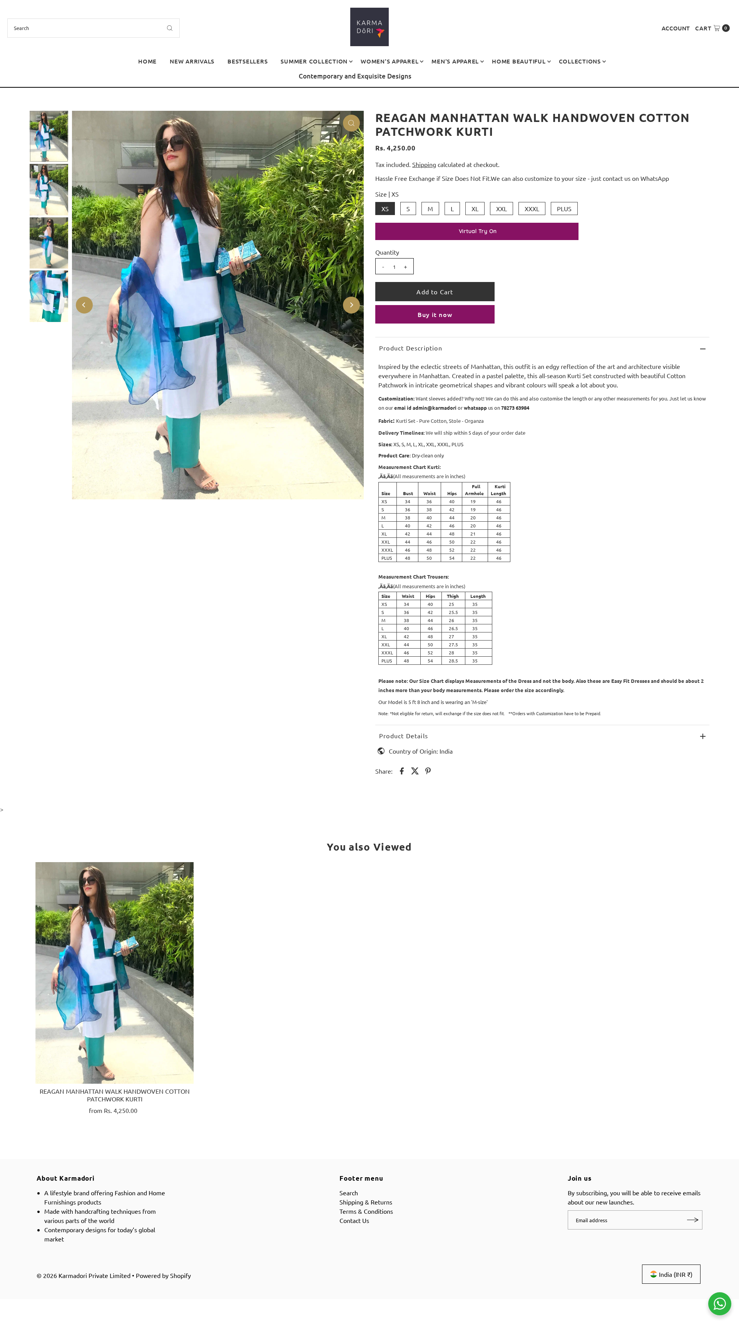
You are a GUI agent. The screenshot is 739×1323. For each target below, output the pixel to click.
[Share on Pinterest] (428, 770)
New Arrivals (192, 61)
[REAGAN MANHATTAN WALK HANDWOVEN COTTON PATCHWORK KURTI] (114, 973)
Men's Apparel (455, 61)
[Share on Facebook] (402, 770)
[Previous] (13, 79)
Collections (580, 61)
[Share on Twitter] (415, 770)
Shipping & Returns (365, 1202)
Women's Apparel (389, 61)
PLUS (564, 208)
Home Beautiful (519, 61)
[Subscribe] (692, 1220)
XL (474, 208)
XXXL (532, 208)
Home (147, 61)
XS (385, 208)
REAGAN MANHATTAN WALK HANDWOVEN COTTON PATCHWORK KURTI (115, 1094)
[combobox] (93, 28)
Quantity (387, 252)
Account (676, 28)
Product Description (410, 348)
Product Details (403, 735)
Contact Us (354, 1220)
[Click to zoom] (351, 123)
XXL (501, 208)
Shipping (424, 164)
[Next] (725, 79)
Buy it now (435, 314)
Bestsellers (247, 61)
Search (348, 1192)
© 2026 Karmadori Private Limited (83, 1275)
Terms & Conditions (366, 1211)
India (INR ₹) (675, 1274)
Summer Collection (314, 61)
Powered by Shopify (163, 1275)
